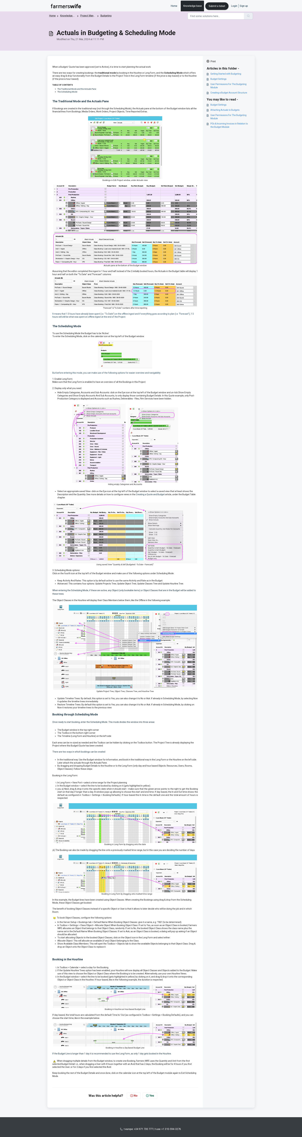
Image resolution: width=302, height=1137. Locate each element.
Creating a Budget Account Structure (228, 92)
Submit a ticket (217, 6)
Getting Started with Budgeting (225, 74)
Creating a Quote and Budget (150, 494)
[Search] (248, 16)
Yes (151, 1095)
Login (234, 5)
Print (213, 61)
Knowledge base (192, 5)
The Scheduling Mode (67, 92)
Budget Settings (218, 79)
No (135, 1095)
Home (174, 5)
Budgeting (106, 15)
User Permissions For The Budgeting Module (228, 86)
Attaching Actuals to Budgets (225, 110)
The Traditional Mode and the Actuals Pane (76, 89)
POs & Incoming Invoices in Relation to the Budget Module (229, 125)
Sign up (244, 5)
